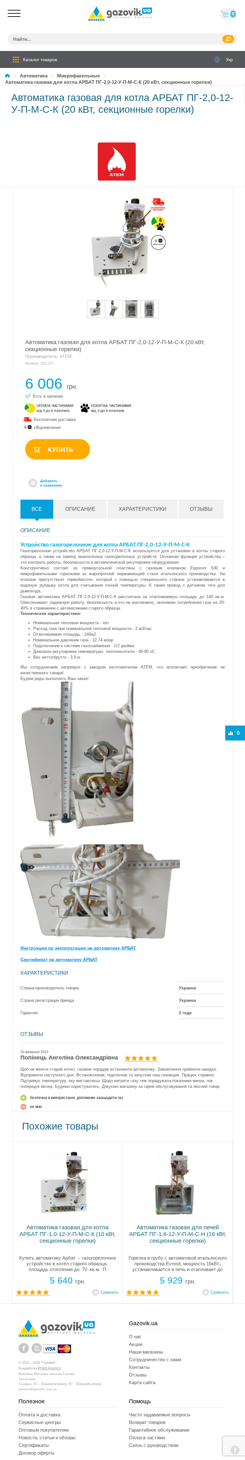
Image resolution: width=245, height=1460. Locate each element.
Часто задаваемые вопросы (159, 1414)
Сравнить (109, 1292)
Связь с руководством (153, 1445)
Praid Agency (49, 1368)
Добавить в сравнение (51, 483)
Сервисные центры (40, 1422)
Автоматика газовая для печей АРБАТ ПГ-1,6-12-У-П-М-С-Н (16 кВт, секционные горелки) (67, 1234)
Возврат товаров (147, 1422)
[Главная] (8, 75)
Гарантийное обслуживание (159, 1430)
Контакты (139, 1367)
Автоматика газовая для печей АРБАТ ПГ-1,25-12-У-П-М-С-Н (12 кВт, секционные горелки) (178, 1234)
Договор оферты (37, 1453)
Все (37, 509)
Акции (135, 1344)
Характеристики (143, 509)
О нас (135, 1336)
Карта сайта (142, 1382)
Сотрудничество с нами (155, 1359)
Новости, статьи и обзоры (47, 1437)
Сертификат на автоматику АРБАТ (59, 959)
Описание (80, 509)
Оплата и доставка (39, 1414)
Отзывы (201, 509)
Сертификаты (34, 1445)
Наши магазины (146, 1352)
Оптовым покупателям (44, 1430)
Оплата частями (147, 1437)
